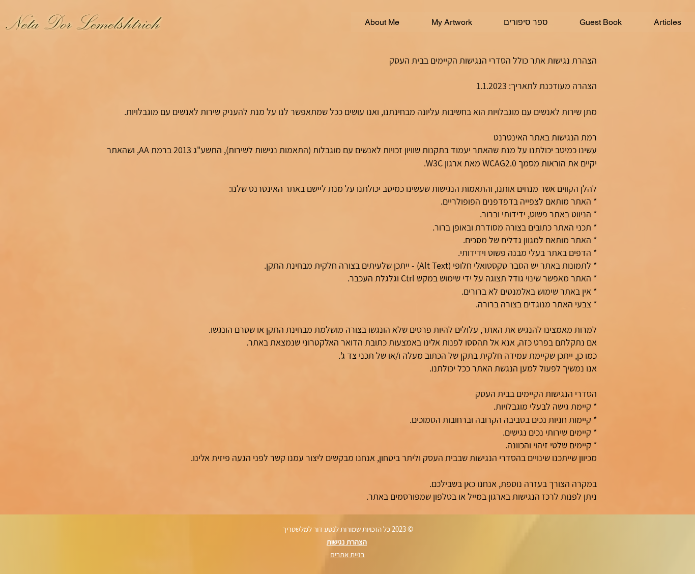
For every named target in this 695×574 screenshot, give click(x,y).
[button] (382, 22)
